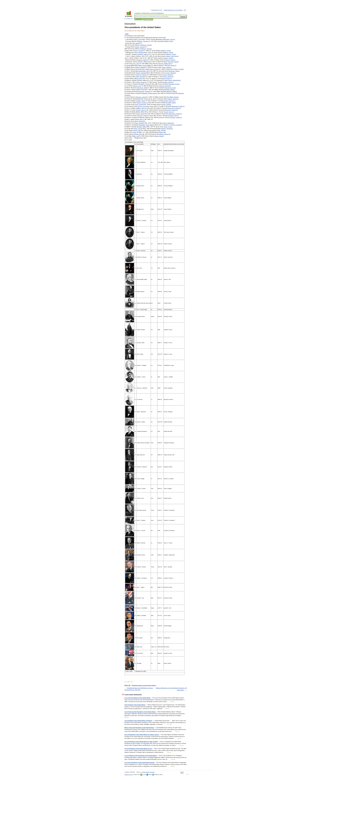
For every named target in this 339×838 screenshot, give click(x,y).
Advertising (152, 772)
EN (184, 10)
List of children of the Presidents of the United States (140, 755)
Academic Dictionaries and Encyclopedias (149, 13)
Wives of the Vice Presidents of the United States (139, 727)
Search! (183, 16)
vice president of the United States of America (138, 720)
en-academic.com (128, 18)
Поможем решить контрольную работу (144, 685)
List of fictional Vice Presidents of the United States (140, 711)
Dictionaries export (128, 774)
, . (143, 54)
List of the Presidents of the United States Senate (139, 762)
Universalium (139, 19)
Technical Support (145, 772)
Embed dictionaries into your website (173, 10)
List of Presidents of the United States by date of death (141, 741)
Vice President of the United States (134, 705)
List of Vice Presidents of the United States (137, 698)
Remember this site (157, 10)
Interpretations (148, 19)
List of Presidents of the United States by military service (141, 734)
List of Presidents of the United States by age (138, 748)
